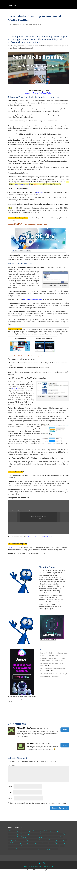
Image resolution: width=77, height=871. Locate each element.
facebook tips (11, 837)
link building (25, 840)
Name (10, 786)
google (25, 837)
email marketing (42, 834)
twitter (62, 846)
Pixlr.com (39, 192)
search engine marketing (21, 843)
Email (10, 792)
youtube (55, 849)
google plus (42, 837)
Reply (65, 729)
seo (47, 843)
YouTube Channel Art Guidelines (40, 537)
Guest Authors (40, 858)
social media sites (42, 846)
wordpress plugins (46, 849)
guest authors (50, 837)
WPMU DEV (50, 866)
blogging (40, 831)
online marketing (52, 840)
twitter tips (11, 849)
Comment (12, 765)
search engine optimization (37, 843)
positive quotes (62, 840)
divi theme (33, 834)
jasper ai (18, 840)
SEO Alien (13, 24)
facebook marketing (60, 834)
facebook (50, 834)
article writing (26, 831)
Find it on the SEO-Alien (20, 858)
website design (36, 849)
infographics (59, 837)
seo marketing (53, 843)
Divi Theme (35, 866)
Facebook (28, 93)
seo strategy (62, 843)
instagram (11, 840)
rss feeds (10, 843)
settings (14, 389)
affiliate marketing (13, 831)
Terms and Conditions (33, 870)
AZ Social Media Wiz (24, 728)
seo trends (11, 846)
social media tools (54, 846)
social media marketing (30, 846)
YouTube (43, 93)
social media (19, 846)
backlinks (33, 831)
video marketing (20, 849)
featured (19, 837)
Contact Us (64, 858)
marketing (32, 840)
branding (55, 831)
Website (10, 798)
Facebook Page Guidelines (32, 299)
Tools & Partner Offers (53, 858)
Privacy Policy (46, 870)
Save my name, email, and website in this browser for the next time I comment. (38, 803)
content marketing (13, 834)
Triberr (49, 93)
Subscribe (31, 858)
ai (20, 831)
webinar (28, 849)
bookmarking (47, 831)
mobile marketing (41, 840)
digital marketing (24, 834)
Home (9, 858)
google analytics (33, 837)
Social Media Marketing (33, 24)
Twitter (35, 93)
